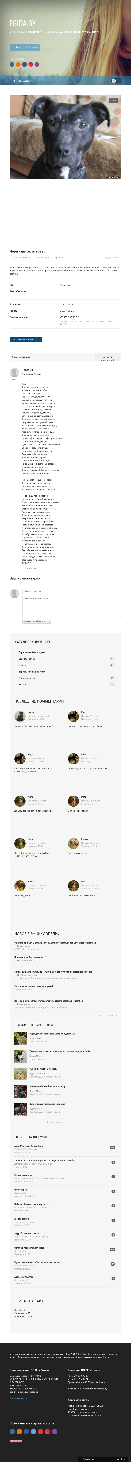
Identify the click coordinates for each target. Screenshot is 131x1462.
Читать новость (65, 765)
